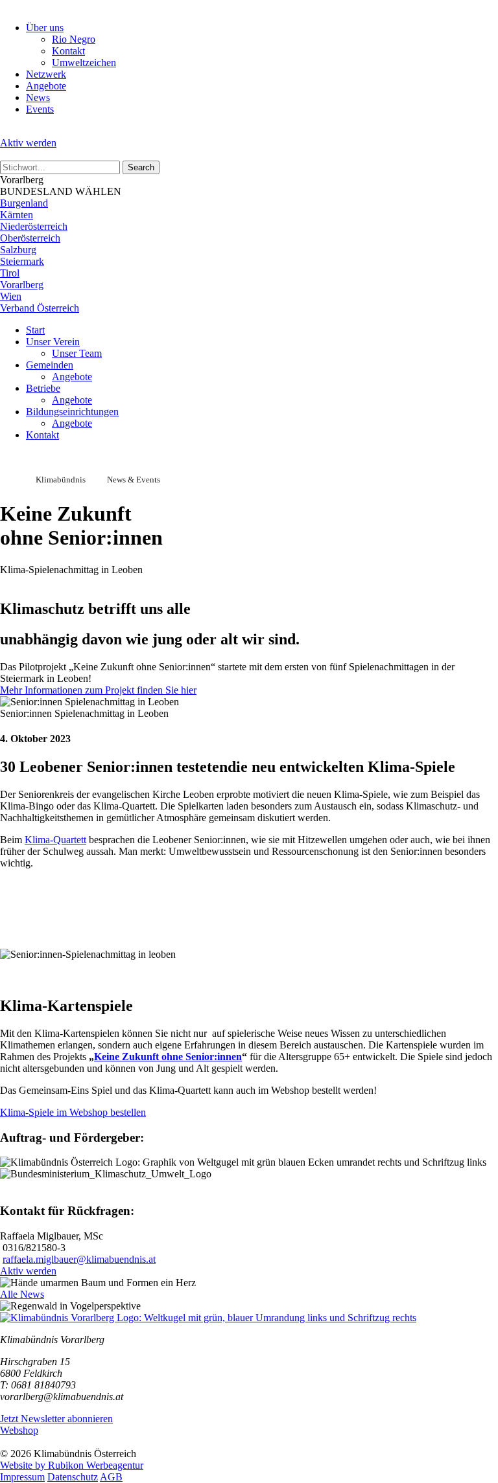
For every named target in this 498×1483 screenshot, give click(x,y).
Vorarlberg (21, 284)
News (38, 97)
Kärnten (16, 214)
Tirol (9, 272)
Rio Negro (73, 39)
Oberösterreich (30, 237)
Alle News (22, 1294)
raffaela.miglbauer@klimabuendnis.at (79, 1259)
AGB (111, 1476)
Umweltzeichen (84, 62)
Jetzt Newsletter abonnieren (56, 1418)
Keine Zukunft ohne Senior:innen (168, 1056)
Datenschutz (72, 1476)
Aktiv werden (28, 142)
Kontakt (68, 50)
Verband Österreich (39, 307)
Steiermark (22, 261)
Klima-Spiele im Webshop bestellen (73, 1112)
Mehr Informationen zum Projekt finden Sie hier (98, 690)
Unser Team (77, 353)
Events (40, 109)
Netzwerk (46, 74)
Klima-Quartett (55, 839)
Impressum (22, 1476)
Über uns (45, 27)
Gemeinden (49, 364)
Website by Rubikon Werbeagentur (71, 1465)
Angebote (46, 85)
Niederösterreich (33, 226)
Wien (10, 296)
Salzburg (18, 249)
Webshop (19, 1430)
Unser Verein (53, 341)
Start (35, 329)
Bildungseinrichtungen (72, 411)
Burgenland (24, 203)
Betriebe (43, 388)
